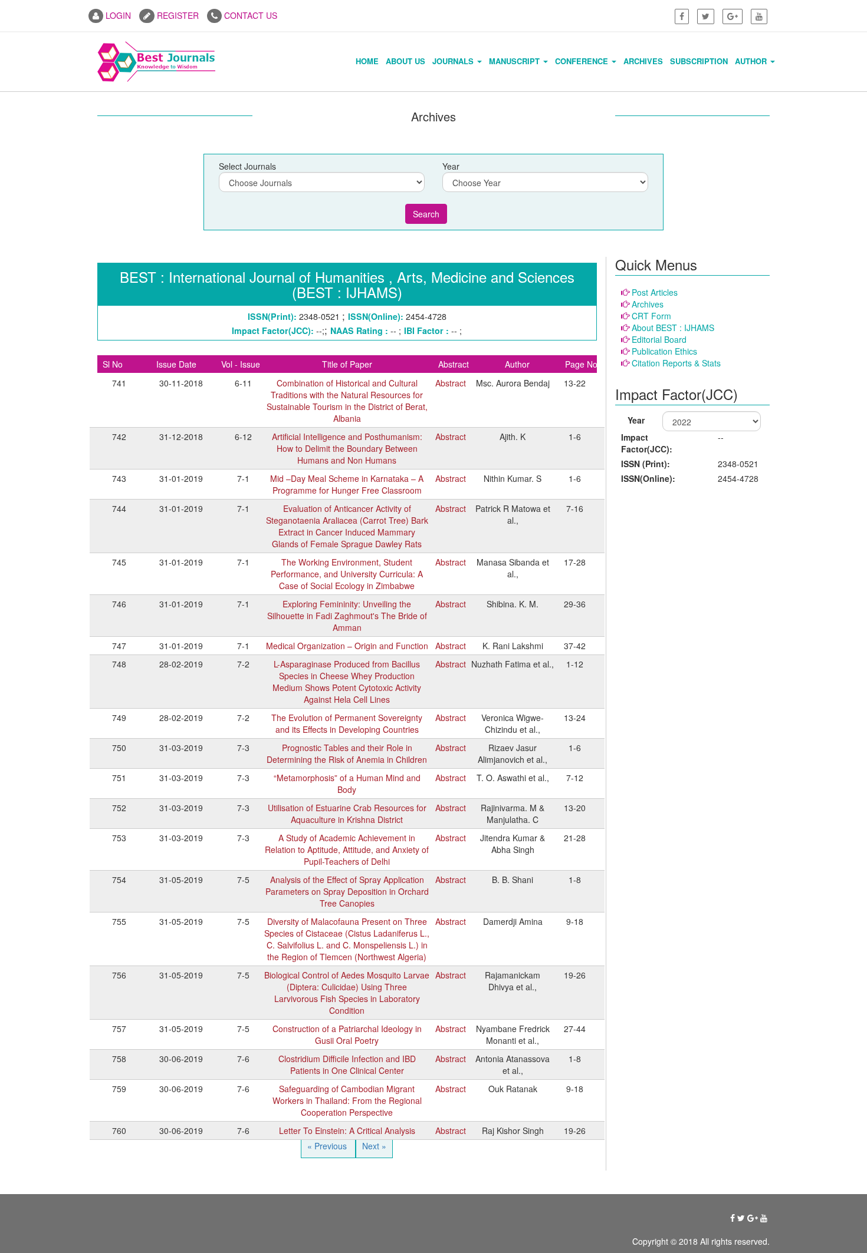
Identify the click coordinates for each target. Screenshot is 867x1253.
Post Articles (655, 292)
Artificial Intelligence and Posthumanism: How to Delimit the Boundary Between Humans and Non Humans (347, 448)
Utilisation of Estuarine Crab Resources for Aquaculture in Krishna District (347, 813)
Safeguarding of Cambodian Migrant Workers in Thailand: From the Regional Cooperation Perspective (347, 1100)
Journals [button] (454, 61)
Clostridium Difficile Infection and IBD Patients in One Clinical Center (347, 1064)
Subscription (699, 61)
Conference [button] (582, 61)
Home (367, 61)
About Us (405, 61)
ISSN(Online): (648, 478)
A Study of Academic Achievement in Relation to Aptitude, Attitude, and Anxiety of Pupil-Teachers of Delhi (347, 849)
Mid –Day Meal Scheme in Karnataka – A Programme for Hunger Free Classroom (346, 484)
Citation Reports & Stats (676, 363)
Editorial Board (659, 339)
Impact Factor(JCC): (646, 443)
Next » (374, 1146)
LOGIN (117, 15)
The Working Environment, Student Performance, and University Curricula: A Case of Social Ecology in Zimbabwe (347, 573)
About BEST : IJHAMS (673, 327)
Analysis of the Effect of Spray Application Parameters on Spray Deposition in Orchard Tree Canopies (347, 891)
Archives (643, 61)
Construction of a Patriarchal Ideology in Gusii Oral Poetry (347, 1034)
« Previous (328, 1146)
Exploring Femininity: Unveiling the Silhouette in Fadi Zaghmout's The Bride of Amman (347, 615)
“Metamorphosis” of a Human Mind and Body (347, 783)
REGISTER (177, 15)
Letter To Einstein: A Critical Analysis (347, 1130)
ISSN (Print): (645, 464)
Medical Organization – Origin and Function (347, 646)
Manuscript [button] (515, 61)
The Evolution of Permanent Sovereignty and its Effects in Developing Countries (346, 723)
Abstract (450, 383)
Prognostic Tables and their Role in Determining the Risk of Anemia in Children (347, 753)
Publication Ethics (664, 351)
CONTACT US (249, 15)
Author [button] (752, 61)
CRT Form (651, 316)
